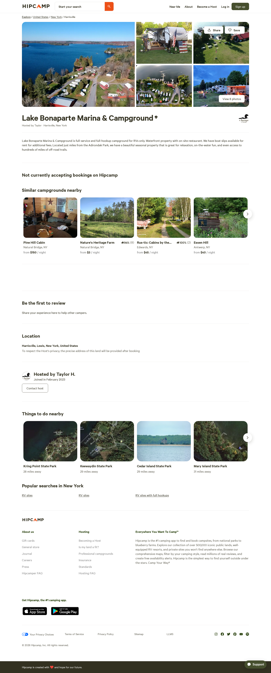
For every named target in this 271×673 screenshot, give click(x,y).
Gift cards (28, 540)
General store (30, 547)
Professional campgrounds (96, 553)
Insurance (85, 560)
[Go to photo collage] (78, 64)
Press (25, 567)
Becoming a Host (90, 540)
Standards (85, 567)
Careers (27, 560)
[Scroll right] (247, 214)
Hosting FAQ (87, 573)
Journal (27, 553)
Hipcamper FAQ (32, 573)
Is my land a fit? (89, 547)
